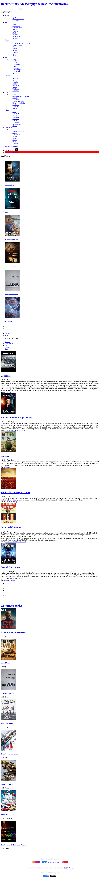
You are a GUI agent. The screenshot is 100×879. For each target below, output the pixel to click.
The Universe (16, 106)
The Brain (15, 89)
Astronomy (15, 113)
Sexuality (15, 87)
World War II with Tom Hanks (13, 632)
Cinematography (17, 27)
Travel (14, 56)
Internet (14, 138)
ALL (14, 24)
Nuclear (14, 140)
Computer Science (18, 131)
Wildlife (14, 108)
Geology (15, 120)
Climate (14, 98)
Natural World (7, 784)
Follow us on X (10, 150)
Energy (14, 133)
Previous (7, 333)
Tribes (6, 212)
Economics (15, 119)
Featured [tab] (7, 342)
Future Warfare (10, 580)
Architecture (16, 26)
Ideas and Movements (19, 47)
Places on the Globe (18, 103)
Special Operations (10, 567)
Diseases (15, 78)
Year (6, 349)
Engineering (16, 134)
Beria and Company (11, 527)
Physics (14, 126)
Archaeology (16, 70)
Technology (8, 127)
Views (7, 347)
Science (7, 110)
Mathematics (16, 122)
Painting (15, 34)
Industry (15, 136)
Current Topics (17, 45)
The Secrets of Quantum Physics (14, 845)
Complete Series (11, 605)
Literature (15, 31)
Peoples (14, 48)
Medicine (7, 75)
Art (6, 22)
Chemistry (15, 117)
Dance (14, 29)
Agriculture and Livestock (20, 96)
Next (6, 335)
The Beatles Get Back (9, 754)
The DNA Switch (8, 321)
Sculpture (15, 38)
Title (6, 345)
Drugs (14, 80)
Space (14, 141)
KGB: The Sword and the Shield (15, 542)
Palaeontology (16, 124)
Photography (16, 36)
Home (14, 17)
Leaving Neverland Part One (11, 294)
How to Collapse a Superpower (16, 417)
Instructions (68, 868)
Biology (14, 115)
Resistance (6, 376)
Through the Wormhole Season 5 (15, 430)
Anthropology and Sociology (21, 43)
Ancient (14, 63)
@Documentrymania (54, 862)
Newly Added (9, 343)
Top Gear (4, 815)
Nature (7, 92)
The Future (15, 143)
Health (14, 84)
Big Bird (5, 456)
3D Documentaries (18, 19)
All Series (15, 20)
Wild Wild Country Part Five (15, 492)
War (13, 73)
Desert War (5, 663)
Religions (15, 52)
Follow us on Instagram (12, 152)
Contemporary (16, 68)
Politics (14, 50)
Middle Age (16, 64)
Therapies (15, 91)
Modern (14, 66)
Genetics (15, 82)
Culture (7, 40)
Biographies (16, 71)
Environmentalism (18, 101)
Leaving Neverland (8, 693)
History (7, 57)
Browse (7, 15)
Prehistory (15, 61)
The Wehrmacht (10, 392)
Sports (14, 54)
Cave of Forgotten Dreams (11, 266)
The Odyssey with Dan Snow (11, 239)
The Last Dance (7, 724)
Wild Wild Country (11, 502)
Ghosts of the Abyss (9, 185)
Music (14, 33)
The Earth (15, 105)
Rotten (7, 467)
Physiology (15, 85)
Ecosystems (16, 99)
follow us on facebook (11, 147)
